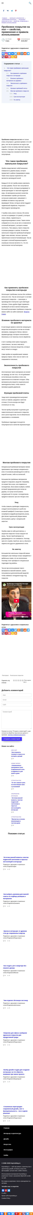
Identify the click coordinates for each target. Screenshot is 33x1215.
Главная (6, 1128)
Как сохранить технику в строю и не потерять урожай (18, 754)
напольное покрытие (17, 675)
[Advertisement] (16, 657)
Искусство (7, 1144)
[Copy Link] (12, 56)
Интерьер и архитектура (12, 1133)
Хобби (6, 1155)
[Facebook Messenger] (9, 53)
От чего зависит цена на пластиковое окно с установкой (18, 784)
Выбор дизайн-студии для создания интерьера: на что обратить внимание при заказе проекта (16, 1072)
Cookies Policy (6, 1198)
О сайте (4, 1193)
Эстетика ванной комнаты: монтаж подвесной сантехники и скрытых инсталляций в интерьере (16, 804)
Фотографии (8, 1150)
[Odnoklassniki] (18, 53)
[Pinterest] (6, 56)
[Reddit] (25, 53)
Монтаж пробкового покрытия (19, 91)
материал (6, 675)
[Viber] (3, 56)
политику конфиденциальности (16, 735)
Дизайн (6, 1139)
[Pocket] (9, 56)
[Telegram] (28, 53)
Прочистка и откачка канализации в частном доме (18, 821)
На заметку (17, 99)
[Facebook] (3, 53)
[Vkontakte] (12, 53)
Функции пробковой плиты (18, 88)
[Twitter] (15, 53)
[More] (15, 56)
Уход (15, 93)
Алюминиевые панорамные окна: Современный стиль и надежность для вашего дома (18, 769)
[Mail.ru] (22, 53)
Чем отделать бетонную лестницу (16, 1000)
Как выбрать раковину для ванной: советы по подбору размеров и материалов (16, 896)
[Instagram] (6, 53)
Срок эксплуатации (19, 96)
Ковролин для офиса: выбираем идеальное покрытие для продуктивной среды (15, 1035)
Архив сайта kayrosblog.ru (9, 1195)
